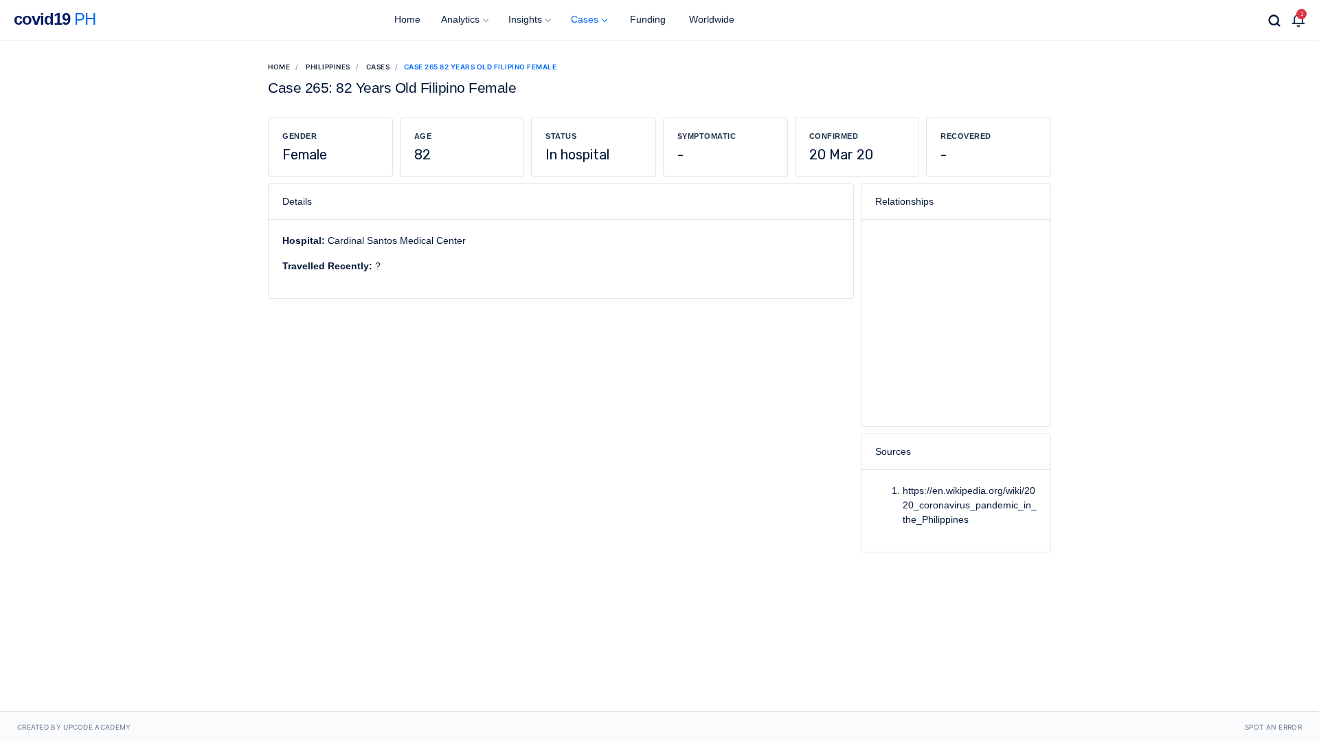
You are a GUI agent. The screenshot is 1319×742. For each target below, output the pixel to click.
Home (406, 19)
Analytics (460, 19)
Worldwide (710, 19)
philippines (328, 67)
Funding (646, 19)
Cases (584, 19)
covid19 (54, 19)
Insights (525, 19)
